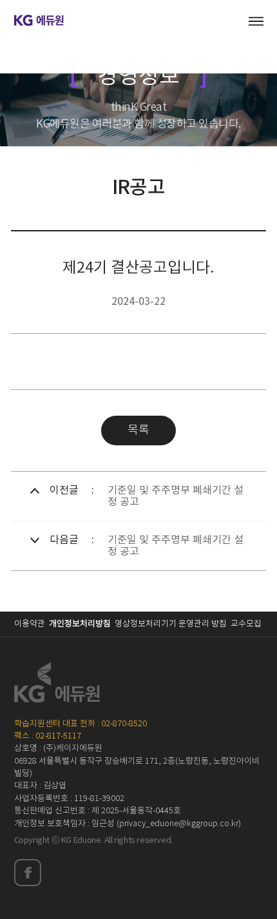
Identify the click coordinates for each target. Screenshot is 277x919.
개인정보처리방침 (80, 624)
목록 (138, 430)
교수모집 (246, 624)
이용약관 (29, 624)
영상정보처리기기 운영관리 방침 (171, 624)
